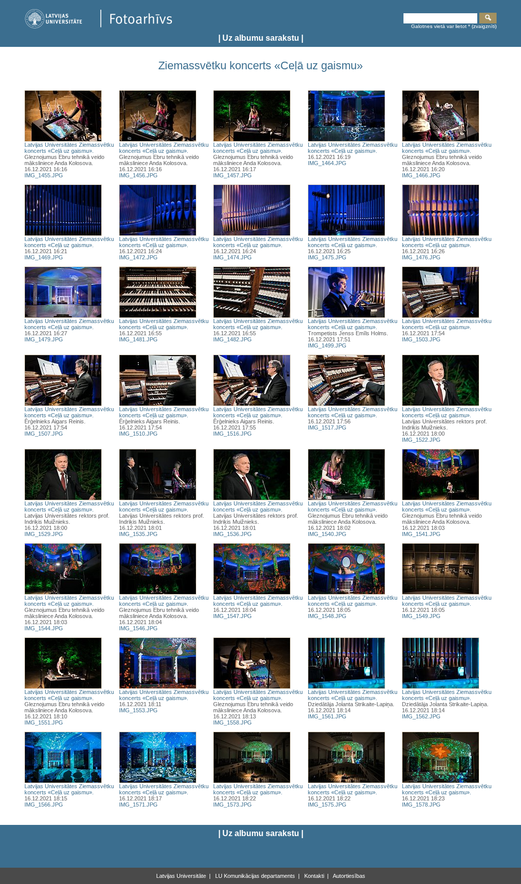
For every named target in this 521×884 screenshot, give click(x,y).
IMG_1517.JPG (327, 427)
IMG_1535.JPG (138, 534)
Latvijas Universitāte (181, 876)
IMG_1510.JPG (138, 434)
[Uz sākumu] (98, 26)
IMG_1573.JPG (232, 804)
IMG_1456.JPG (138, 175)
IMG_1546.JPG (138, 628)
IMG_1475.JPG (327, 257)
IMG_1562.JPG (421, 716)
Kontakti (313, 876)
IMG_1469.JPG (43, 257)
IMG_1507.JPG (43, 434)
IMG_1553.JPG (138, 710)
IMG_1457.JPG (232, 175)
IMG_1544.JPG (43, 628)
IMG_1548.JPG (327, 616)
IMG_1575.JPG (327, 804)
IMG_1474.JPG (232, 257)
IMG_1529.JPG (43, 534)
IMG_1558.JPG (232, 722)
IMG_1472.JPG (138, 257)
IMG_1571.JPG (138, 804)
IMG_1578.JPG (421, 804)
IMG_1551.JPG (43, 722)
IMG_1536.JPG (232, 534)
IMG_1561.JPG (327, 716)
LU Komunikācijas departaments (254, 876)
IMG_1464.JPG (327, 163)
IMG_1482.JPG (232, 339)
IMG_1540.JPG (327, 534)
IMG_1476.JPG (421, 257)
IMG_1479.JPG (43, 339)
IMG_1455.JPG (43, 175)
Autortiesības (348, 876)
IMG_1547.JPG (232, 616)
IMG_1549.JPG (421, 616)
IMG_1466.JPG (421, 175)
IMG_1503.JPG (421, 339)
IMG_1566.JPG (43, 804)
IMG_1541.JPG (421, 534)
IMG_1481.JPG (138, 339)
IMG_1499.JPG (327, 345)
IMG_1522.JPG (421, 440)
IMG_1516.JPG (232, 434)
